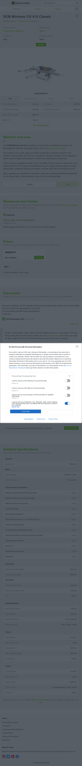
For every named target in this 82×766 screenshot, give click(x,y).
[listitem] (41, 376)
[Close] (78, 347)
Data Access (41, 419)
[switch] (67, 380)
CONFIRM (26, 411)
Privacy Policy (53, 419)
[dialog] (41, 383)
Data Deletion (29, 419)
